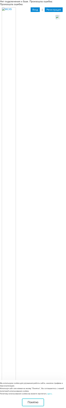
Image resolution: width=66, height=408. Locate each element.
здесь (49, 394)
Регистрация (53, 9)
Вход (35, 9)
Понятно (33, 402)
